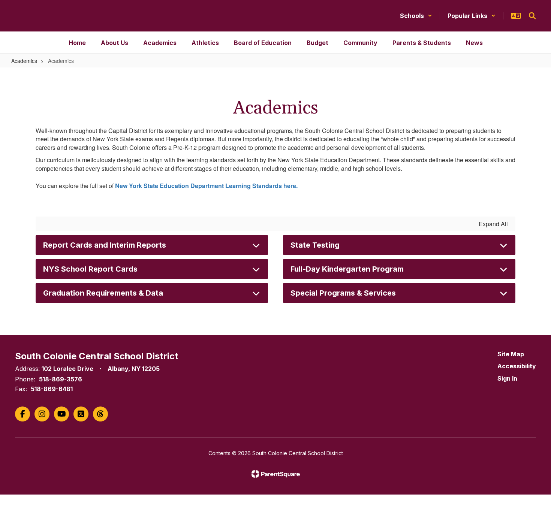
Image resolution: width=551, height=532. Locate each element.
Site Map (510, 354)
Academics (24, 60)
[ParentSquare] (276, 474)
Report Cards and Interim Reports (104, 245)
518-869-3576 (60, 379)
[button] (416, 15)
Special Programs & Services (343, 292)
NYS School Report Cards (90, 269)
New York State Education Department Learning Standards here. (207, 185)
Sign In (507, 378)
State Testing (315, 245)
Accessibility (516, 366)
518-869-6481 (52, 389)
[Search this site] (532, 15)
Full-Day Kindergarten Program (347, 269)
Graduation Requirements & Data (103, 292)
